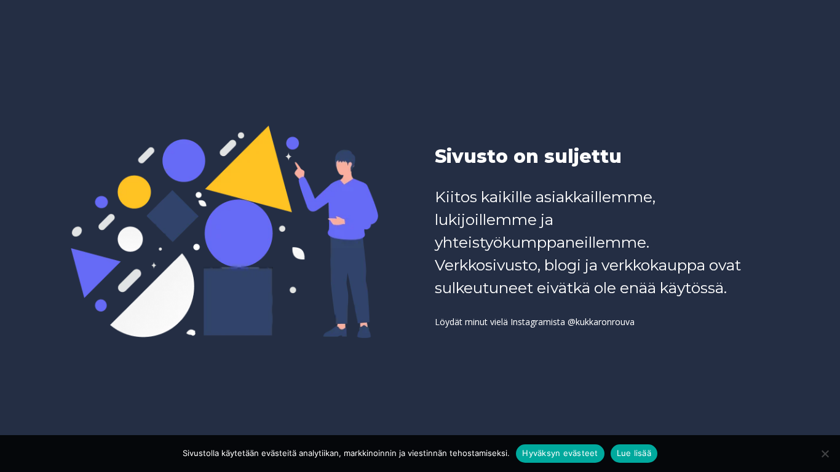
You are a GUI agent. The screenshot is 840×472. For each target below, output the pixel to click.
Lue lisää (634, 453)
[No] (824, 453)
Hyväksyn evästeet (560, 453)
